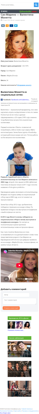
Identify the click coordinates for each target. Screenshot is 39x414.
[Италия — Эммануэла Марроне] (11, 328)
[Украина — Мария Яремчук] (26, 328)
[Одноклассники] (7, 25)
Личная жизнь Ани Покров (17, 352)
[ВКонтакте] (3, 25)
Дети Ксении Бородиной (16, 391)
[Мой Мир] (11, 25)
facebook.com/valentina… (20, 100)
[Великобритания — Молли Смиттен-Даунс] (19, 328)
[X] (15, 25)
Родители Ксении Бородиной (18, 372)
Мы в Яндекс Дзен (5, 413)
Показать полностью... (16, 330)
